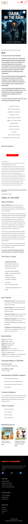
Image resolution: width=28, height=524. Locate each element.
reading (13, 181)
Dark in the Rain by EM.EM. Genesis (13, 170)
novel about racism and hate (11, 178)
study (3, 185)
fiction (9, 173)
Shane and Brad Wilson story (16, 183)
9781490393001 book (8, 165)
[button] (27, 1)
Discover (13, 384)
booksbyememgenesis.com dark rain (10, 166)
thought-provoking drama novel (11, 185)
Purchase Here (10, 366)
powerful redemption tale (12, 180)
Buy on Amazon (6, 370)
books (14, 165)
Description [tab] (4, 191)
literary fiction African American (11, 176)
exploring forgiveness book (15, 171)
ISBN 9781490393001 (18, 175)
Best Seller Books (6, 50)
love (19, 176)
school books (7, 183)
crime (10, 168)
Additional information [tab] (7, 194)
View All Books (7, 387)
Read (11, 378)
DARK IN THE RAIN (15, 168)
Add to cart (12, 155)
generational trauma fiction (7, 175)
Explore (13, 381)
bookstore (20, 166)
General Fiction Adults (15, 50)
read (10, 181)
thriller (20, 185)
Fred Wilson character (16, 173)
